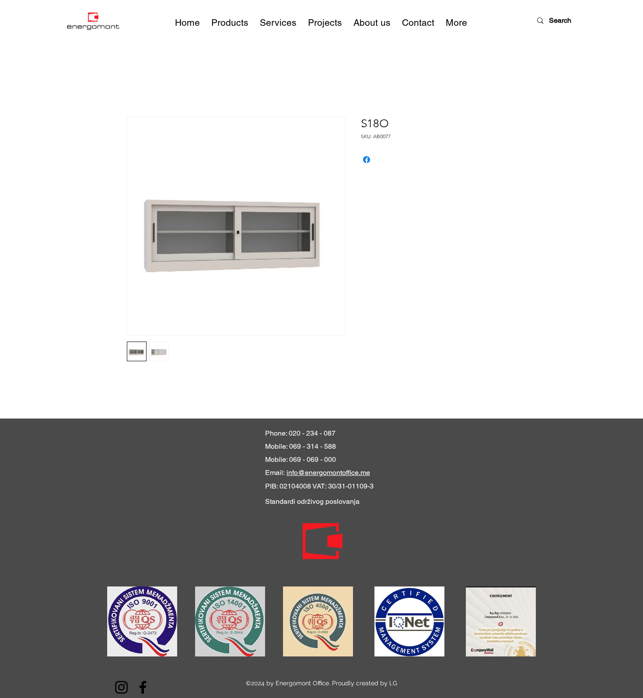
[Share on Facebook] (366, 159)
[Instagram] (121, 687)
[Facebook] (142, 687)
